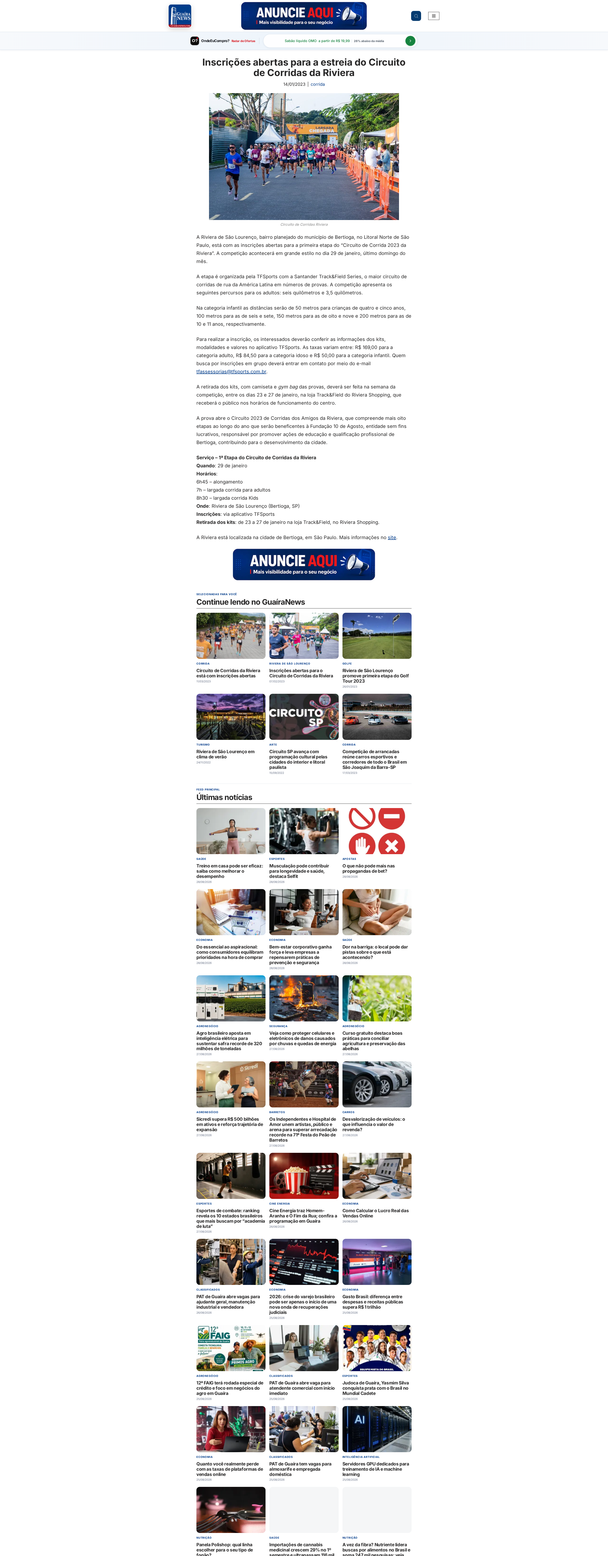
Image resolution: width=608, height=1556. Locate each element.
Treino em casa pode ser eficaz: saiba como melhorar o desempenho (229, 871)
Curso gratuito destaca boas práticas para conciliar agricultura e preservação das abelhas (373, 1041)
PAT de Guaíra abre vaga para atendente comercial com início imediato (302, 1388)
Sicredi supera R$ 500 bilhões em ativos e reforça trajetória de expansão (229, 1125)
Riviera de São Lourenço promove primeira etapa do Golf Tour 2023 (375, 676)
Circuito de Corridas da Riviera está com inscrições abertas (228, 673)
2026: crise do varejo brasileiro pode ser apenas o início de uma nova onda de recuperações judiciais (302, 1304)
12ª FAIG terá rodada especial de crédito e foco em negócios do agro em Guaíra (229, 1388)
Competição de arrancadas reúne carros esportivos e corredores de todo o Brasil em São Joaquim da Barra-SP (374, 759)
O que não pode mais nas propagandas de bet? (368, 868)
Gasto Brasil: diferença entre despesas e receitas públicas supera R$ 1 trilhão (372, 1302)
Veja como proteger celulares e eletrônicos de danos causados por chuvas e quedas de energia (302, 1038)
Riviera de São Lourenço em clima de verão (225, 754)
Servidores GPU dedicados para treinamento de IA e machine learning (375, 1469)
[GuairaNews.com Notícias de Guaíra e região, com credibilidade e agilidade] (180, 16)
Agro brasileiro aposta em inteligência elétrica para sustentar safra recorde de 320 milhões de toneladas (229, 1041)
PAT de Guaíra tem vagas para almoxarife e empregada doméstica (300, 1469)
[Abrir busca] (416, 16)
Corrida (318, 84)
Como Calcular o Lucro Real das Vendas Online (375, 1213)
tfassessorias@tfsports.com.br (231, 371)
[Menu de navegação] (433, 16)
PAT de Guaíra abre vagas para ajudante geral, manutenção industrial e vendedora (228, 1302)
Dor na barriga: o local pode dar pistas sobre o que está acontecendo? (375, 952)
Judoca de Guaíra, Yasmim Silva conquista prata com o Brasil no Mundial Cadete (375, 1388)
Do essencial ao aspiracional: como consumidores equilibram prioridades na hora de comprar (229, 952)
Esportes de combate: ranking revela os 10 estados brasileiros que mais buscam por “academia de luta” (230, 1218)
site (392, 537)
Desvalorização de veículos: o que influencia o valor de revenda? (373, 1125)
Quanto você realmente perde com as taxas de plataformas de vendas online (229, 1469)
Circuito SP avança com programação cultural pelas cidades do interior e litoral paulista (298, 759)
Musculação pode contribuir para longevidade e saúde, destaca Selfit (299, 871)
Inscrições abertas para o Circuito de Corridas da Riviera (301, 673)
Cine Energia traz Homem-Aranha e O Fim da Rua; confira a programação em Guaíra (303, 1216)
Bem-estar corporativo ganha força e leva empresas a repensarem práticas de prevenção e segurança (300, 954)
